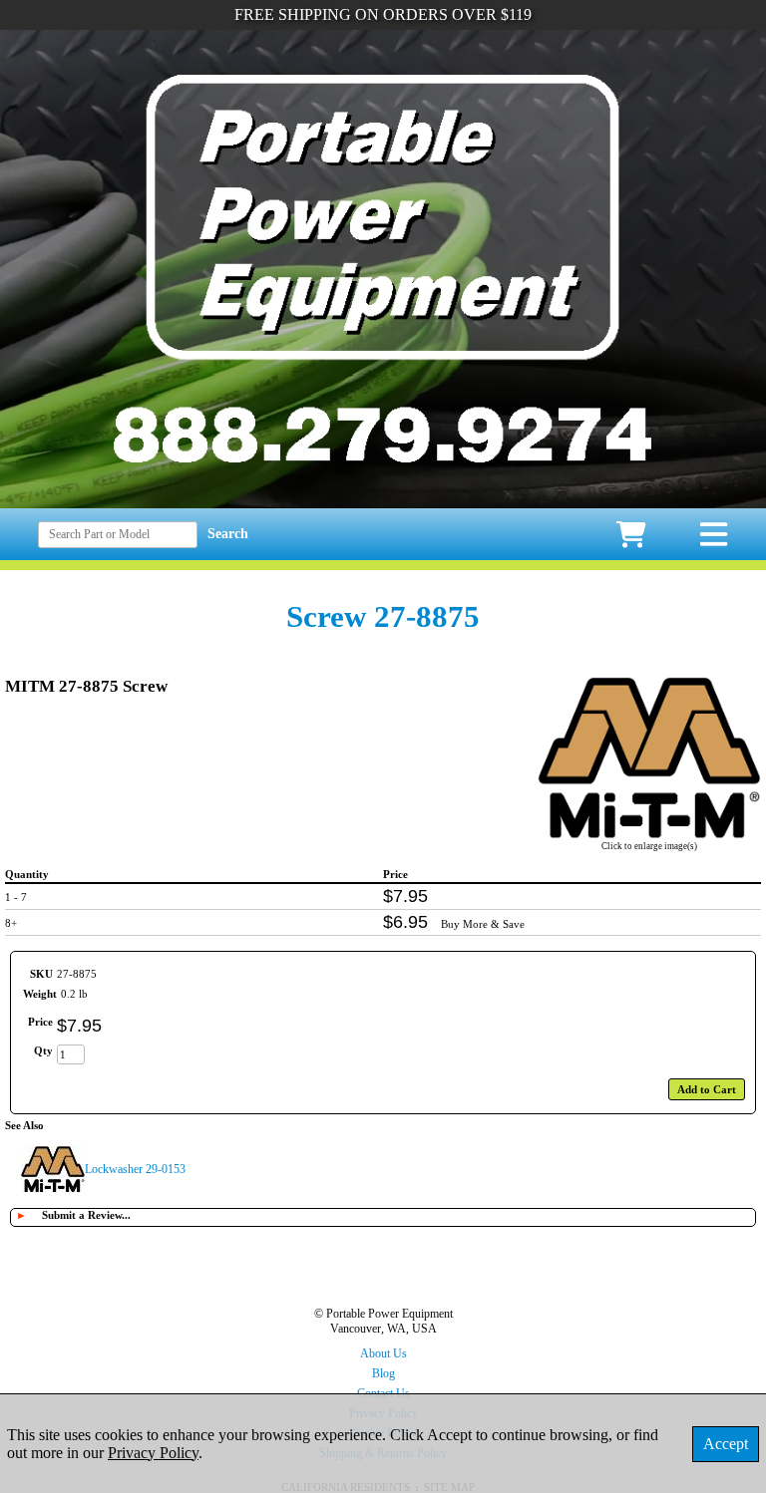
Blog (383, 1373)
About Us (383, 1353)
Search (227, 533)
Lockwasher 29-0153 (135, 1169)
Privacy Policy (153, 1452)
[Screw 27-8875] (649, 833)
